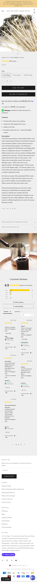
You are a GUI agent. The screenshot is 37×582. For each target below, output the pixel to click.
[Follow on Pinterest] (11, 560)
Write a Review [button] (19, 302)
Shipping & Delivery (8, 493)
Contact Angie (6, 486)
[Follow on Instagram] (7, 560)
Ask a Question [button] (19, 306)
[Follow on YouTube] (16, 560)
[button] (18, 107)
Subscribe (9, 476)
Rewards (4, 524)
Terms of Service (7, 499)
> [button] (24, 444)
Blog (3, 514)
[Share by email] (14, 208)
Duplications (6, 521)
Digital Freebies (7, 518)
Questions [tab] (17, 311)
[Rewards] (32, 577)
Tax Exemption (6, 527)
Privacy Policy (6, 502)
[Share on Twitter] (10, 208)
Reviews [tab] (6, 311)
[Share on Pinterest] (12, 208)
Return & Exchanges (8, 496)
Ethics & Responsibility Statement (13, 489)
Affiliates (5, 511)
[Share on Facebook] (7, 208)
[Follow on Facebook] (2, 560)
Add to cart (18, 88)
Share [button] (8, 343)
